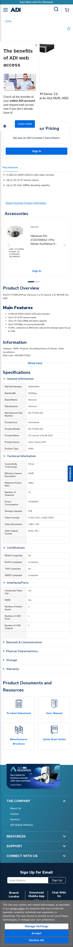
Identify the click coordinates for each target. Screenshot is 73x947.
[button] (70, 474)
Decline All (36, 940)
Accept (36, 933)
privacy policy (17, 908)
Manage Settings (36, 926)
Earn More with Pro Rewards (36, 2)
